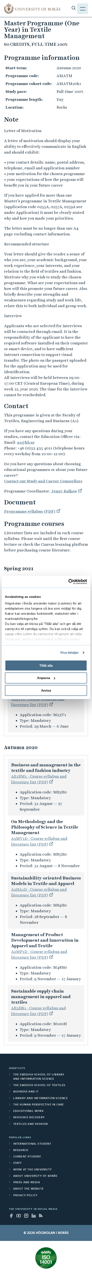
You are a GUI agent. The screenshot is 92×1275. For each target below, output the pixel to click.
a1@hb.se (26, 442)
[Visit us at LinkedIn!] (34, 1215)
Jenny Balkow (64, 491)
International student (32, 1144)
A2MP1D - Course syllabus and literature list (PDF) (39, 954)
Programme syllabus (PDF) (29, 511)
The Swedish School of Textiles (39, 1085)
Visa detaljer (69, 652)
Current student (27, 1156)
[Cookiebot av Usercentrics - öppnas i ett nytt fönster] (68, 581)
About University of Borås (35, 1176)
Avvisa (46, 690)
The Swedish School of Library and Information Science (39, 1077)
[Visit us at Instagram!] (27, 1215)
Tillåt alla (46, 665)
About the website (28, 1188)
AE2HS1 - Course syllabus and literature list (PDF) (38, 1011)
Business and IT (26, 1091)
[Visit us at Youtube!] (19, 1215)
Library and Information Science (40, 1098)
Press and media (26, 1182)
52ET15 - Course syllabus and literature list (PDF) (37, 702)
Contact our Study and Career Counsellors (43, 481)
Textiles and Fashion (30, 1124)
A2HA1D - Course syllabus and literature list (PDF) (39, 892)
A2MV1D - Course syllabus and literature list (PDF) (39, 841)
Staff (17, 1163)
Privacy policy (25, 1195)
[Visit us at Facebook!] (12, 1215)
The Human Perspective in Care (38, 1104)
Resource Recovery (29, 1117)
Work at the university (32, 1169)
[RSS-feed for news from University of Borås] (42, 1215)
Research (20, 1150)
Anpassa (43, 678)
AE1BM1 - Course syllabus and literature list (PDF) (39, 779)
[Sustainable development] (46, 1258)
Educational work (28, 1111)
